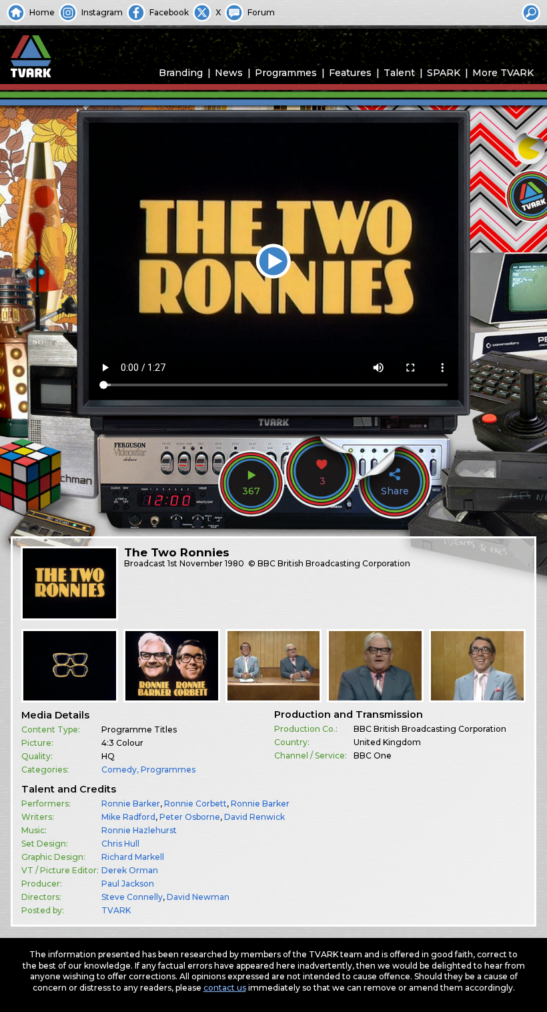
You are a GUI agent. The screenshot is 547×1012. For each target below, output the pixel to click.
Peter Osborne (189, 817)
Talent (399, 73)
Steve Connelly (132, 897)
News (229, 73)
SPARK (443, 73)
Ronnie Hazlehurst (139, 830)
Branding (181, 73)
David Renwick (254, 817)
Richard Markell (132, 857)
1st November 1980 (205, 563)
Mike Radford (128, 817)
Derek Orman (129, 870)
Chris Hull (120, 844)
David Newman (198, 897)
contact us (224, 988)
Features (350, 73)
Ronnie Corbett (195, 804)
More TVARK (503, 73)
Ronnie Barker (130, 804)
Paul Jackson (127, 884)
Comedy (119, 770)
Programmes (286, 73)
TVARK (116, 910)
